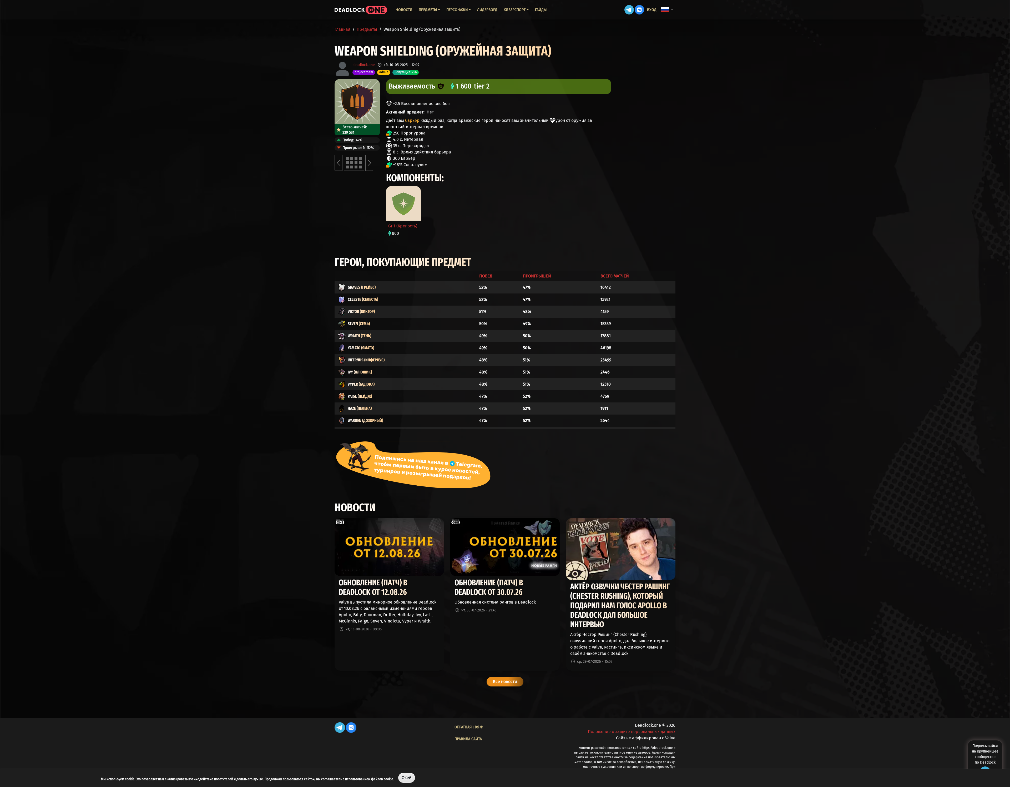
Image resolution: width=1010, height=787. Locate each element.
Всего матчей (614, 275)
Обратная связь (468, 727)
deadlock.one (363, 65)
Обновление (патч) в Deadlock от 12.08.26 (373, 587)
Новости (404, 10)
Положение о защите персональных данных (631, 731)
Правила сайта (468, 739)
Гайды (541, 10)
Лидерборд (487, 10)
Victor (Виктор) (361, 311)
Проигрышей (537, 275)
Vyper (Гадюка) (361, 384)
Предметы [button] (428, 10)
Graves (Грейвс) (362, 287)
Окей (407, 777)
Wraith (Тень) (359, 335)
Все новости (505, 681)
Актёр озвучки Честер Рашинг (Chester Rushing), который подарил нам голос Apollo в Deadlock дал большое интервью (620, 605)
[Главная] (361, 10)
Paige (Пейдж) (360, 396)
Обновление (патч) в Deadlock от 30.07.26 (488, 587)
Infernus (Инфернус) (366, 359)
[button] (667, 9)
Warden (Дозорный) (365, 420)
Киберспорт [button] (515, 10)
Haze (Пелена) (360, 408)
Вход (651, 10)
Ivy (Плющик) (360, 372)
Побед (485, 275)
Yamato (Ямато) (361, 347)
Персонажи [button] (457, 10)
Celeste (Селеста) (363, 299)
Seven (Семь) (359, 323)
